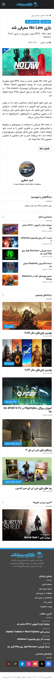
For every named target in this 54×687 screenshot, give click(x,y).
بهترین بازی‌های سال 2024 (38, 370)
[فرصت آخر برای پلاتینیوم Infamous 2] (10, 242)
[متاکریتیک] (15, 664)
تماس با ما (47, 602)
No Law (44, 149)
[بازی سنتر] (27, 4)
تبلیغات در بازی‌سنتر (44, 593)
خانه (47, 15)
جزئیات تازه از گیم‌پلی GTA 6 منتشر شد (37, 227)
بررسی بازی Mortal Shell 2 (37, 537)
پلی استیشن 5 (32, 21)
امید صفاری (44, 42)
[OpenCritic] (9, 664)
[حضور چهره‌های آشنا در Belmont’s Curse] (10, 280)
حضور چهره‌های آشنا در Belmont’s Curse (37, 278)
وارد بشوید (29, 205)
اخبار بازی (35, 15)
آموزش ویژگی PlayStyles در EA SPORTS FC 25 (28, 410)
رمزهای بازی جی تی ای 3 (39, 450)
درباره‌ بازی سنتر (45, 588)
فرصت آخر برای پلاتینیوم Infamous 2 (36, 239)
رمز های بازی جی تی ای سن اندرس (33, 488)
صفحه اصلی (47, 584)
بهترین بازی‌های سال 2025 (38, 333)
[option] (27, 525)
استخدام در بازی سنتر (43, 597)
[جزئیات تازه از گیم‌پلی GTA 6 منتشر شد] (10, 229)
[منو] (3, 5)
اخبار (42, 15)
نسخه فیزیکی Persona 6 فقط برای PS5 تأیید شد (37, 252)
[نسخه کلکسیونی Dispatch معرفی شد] (10, 267)
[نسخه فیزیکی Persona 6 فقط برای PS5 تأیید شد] (10, 254)
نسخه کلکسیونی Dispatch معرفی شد (37, 265)
